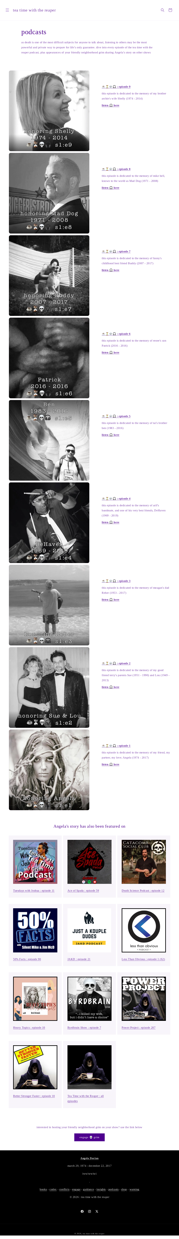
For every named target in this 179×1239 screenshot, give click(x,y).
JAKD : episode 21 (79, 959)
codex (53, 1189)
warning (134, 1189)
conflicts (64, 1189)
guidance (88, 1189)
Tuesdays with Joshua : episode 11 (34, 890)
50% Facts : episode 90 (27, 959)
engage (76, 1189)
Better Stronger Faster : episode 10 (34, 1095)
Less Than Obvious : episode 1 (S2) (143, 959)
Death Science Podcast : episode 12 (143, 890)
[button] (7, 10)
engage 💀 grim (89, 1137)
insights (101, 1189)
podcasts (113, 1189)
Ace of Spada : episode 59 (83, 890)
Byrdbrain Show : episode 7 (84, 1027)
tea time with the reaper (94, 1234)
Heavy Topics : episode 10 (29, 1027)
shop (124, 1189)
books (43, 1189)
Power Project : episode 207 (138, 1027)
